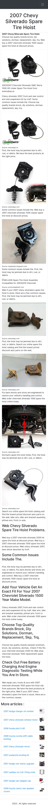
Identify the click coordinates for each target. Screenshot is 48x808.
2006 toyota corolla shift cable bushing (18, 737)
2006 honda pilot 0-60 (14, 728)
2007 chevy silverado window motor (21, 720)
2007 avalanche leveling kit (16, 755)
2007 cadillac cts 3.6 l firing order (19, 772)
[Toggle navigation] (42, 4)
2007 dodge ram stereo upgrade (19, 763)
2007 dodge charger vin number (19, 711)
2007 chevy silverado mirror (17, 746)
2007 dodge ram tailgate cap (17, 781)
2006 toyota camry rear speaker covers (19, 790)
